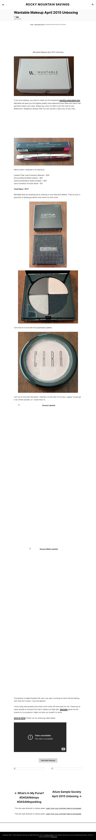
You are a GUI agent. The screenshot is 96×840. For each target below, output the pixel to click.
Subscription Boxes (39, 24)
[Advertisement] (48, 38)
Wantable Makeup (48, 760)
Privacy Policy (49, 835)
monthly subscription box (69, 100)
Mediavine (54, 836)
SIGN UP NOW (19, 718)
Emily (17, 16)
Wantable (64, 709)
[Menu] (3, 4)
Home (31, 24)
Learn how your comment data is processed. (63, 808)
